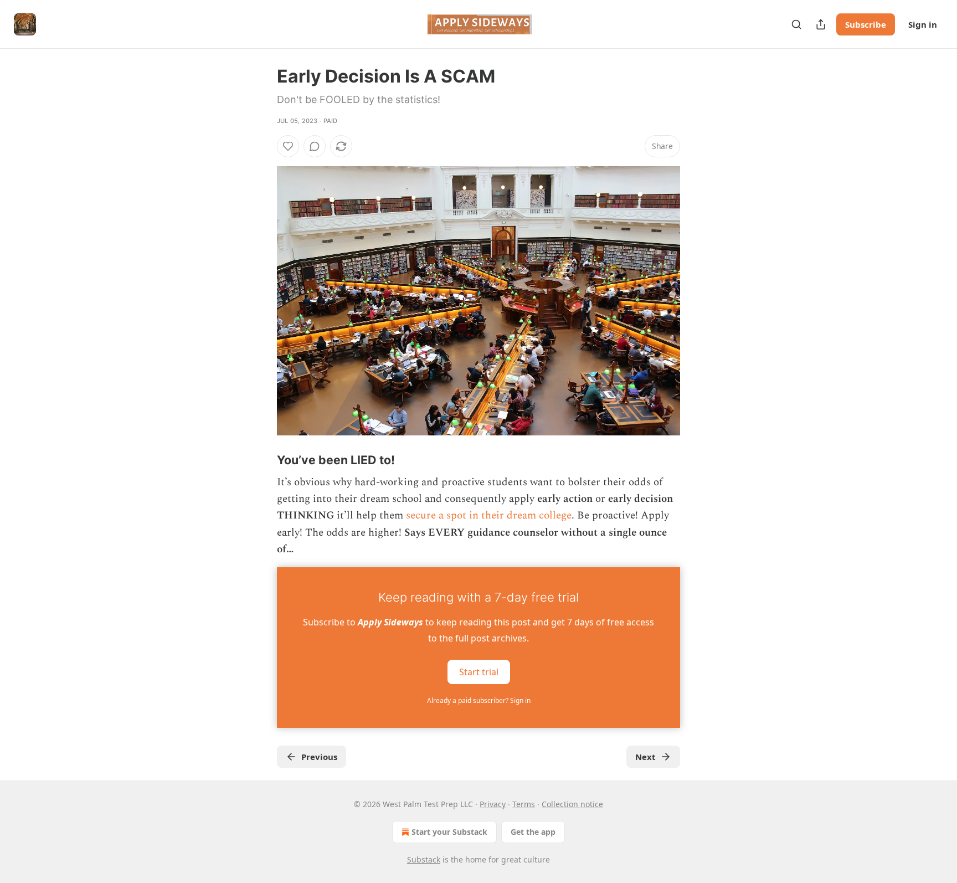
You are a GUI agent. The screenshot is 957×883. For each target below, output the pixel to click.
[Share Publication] (821, 24)
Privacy (493, 804)
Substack (423, 859)
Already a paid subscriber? (479, 700)
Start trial (478, 671)
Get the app (533, 831)
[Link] (261, 460)
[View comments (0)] (314, 146)
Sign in (922, 24)
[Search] (796, 24)
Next (645, 756)
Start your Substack (449, 831)
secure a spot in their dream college (489, 515)
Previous (319, 756)
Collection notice (572, 804)
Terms (523, 804)
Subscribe (865, 24)
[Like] (288, 146)
